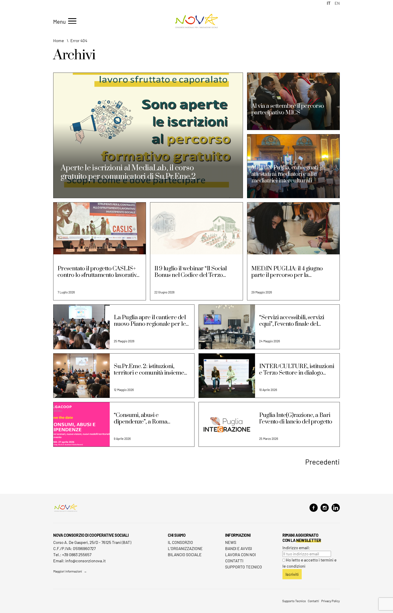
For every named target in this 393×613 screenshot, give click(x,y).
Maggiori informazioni (67, 571)
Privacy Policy (330, 601)
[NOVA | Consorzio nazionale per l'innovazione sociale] (196, 27)
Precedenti (322, 461)
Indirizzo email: (296, 547)
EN (337, 3)
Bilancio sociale (185, 554)
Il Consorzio (180, 542)
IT (329, 3)
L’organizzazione (185, 548)
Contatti (234, 560)
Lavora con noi (240, 554)
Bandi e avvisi (238, 548)
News (230, 542)
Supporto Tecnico (243, 566)
